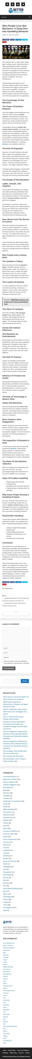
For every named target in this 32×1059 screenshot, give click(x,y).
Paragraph (6, 866)
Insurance (6, 842)
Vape (5, 910)
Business (6, 793)
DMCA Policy (13, 1052)
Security (6, 877)
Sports (5, 894)
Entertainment (8, 817)
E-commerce (7, 812)
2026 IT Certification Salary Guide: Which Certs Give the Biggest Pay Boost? (15, 711)
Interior (5, 845)
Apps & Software (9, 782)
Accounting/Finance (10, 776)
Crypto (5, 804)
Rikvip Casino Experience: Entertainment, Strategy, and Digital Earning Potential (15, 704)
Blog (4, 790)
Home (4, 1050)
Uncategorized (8, 907)
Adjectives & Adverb (10, 779)
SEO (4, 880)
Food (5, 826)
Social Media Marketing (11, 888)
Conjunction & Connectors (12, 801)
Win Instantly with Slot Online (13, 756)
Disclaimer (5, 1052)
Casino (5, 798)
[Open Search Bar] (29, 17)
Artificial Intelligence (10, 785)
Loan (5, 853)
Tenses (5, 899)
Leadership (7, 850)
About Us (21, 1052)
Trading (5, 902)
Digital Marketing (9, 809)
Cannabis (6, 796)
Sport (5, 891)
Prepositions (7, 872)
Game (5, 828)
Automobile (7, 787)
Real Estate (7, 875)
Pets (4, 869)
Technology (7, 897)
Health (5, 836)
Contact (27, 1052)
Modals (5, 858)
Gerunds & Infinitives (10, 831)
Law (4, 847)
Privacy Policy (11, 1050)
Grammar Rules (8, 834)
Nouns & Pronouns (9, 861)
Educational (7, 815)
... (16, 611)
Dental (5, 806)
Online (5, 864)
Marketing (6, 856)
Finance (6, 823)
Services (6, 883)
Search (25, 681)
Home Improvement (10, 839)
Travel (5, 905)
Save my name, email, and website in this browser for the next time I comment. (16, 662)
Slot (5, 596)
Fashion (6, 820)
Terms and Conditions (23, 1050)
